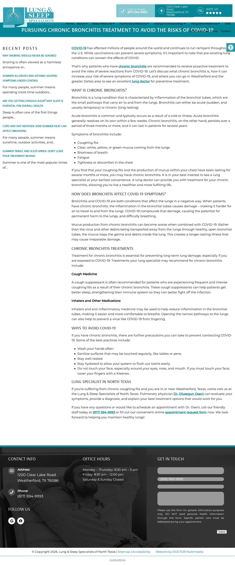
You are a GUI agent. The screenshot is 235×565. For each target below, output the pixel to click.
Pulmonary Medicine (133, 23)
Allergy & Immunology (168, 23)
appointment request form (186, 412)
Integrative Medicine (204, 23)
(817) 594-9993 (104, 412)
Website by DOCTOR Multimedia (179, 551)
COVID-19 (79, 48)
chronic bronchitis (132, 66)
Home (70, 23)
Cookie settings (117, 559)
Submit (221, 532)
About (81, 23)
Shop (214, 31)
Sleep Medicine (102, 23)
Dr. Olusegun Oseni (189, 394)
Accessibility (141, 551)
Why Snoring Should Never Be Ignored (29, 55)
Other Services (198, 31)
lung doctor (140, 81)
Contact (226, 31)
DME (228, 23)
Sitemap (124, 551)
